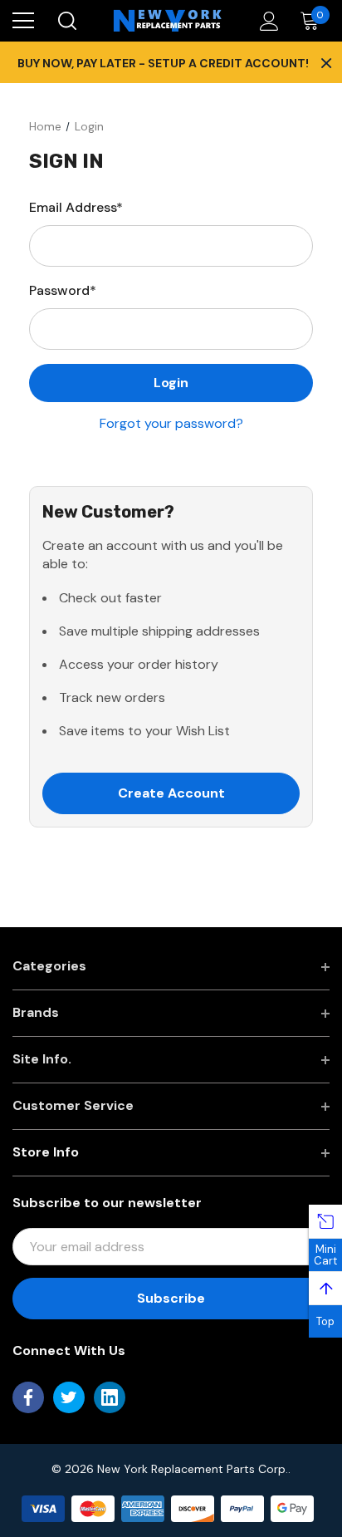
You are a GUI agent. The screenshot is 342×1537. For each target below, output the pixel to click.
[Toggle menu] (23, 21)
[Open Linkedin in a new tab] (109, 1397)
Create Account (171, 793)
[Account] (266, 21)
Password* (62, 290)
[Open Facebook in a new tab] (28, 1397)
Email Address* (76, 207)
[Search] (66, 21)
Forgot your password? (171, 423)
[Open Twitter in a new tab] (69, 1397)
